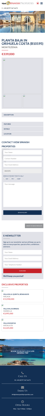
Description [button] (9, 115)
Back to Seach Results (34, 226)
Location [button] (7, 134)
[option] (22, 22)
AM (7, 179)
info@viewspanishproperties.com (22, 394)
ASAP (18, 179)
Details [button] (7, 129)
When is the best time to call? (13, 176)
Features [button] (7, 124)
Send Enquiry (22, 212)
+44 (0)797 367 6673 (11, 8)
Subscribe (22, 271)
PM (13, 179)
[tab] (22, 115)
